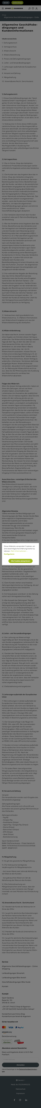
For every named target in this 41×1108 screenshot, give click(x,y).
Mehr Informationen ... (19, 551)
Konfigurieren (9, 554)
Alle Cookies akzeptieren (20, 561)
